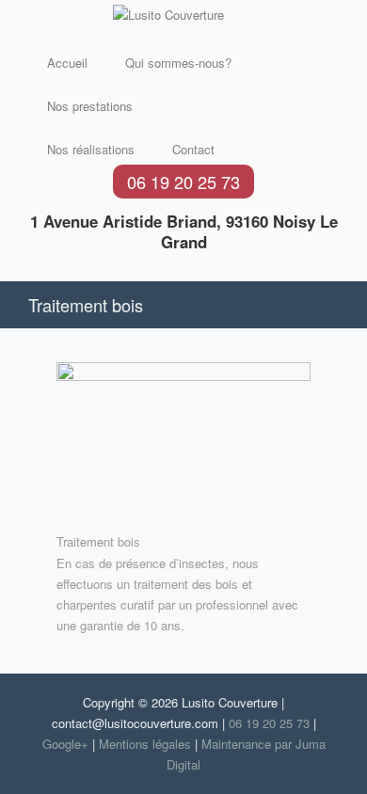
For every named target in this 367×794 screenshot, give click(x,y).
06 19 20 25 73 (183, 181)
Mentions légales (145, 744)
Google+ (65, 744)
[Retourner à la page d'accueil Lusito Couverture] (168, 15)
